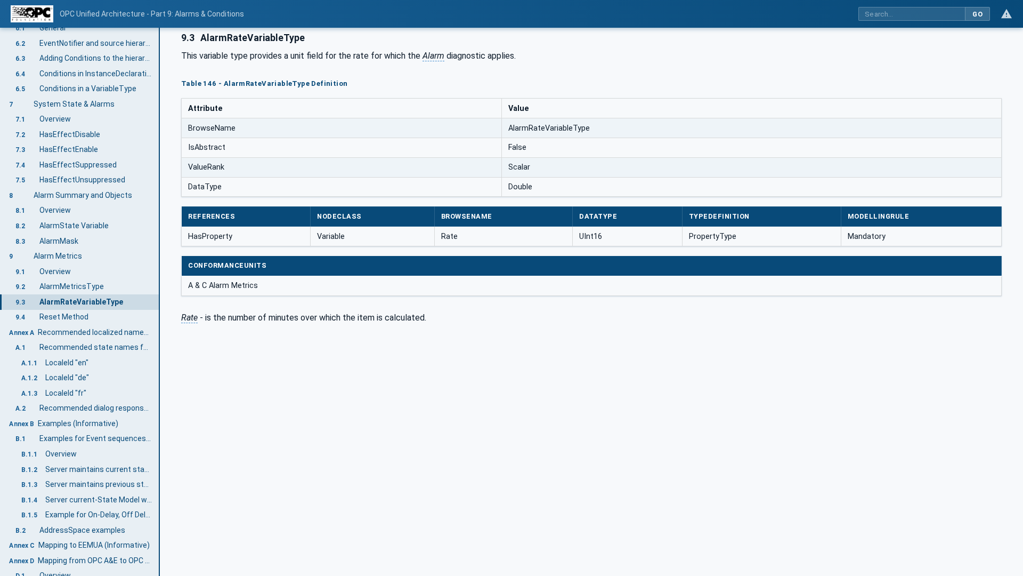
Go (977, 14)
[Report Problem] (1006, 14)
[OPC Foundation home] (32, 13)
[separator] (159, 302)
